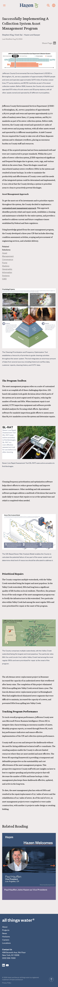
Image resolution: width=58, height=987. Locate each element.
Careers (5, 939)
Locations (6, 942)
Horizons (6, 936)
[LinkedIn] (3, 965)
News (4, 933)
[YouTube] (7, 965)
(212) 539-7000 (9, 957)
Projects (5, 930)
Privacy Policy (6, 982)
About (4, 926)
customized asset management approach (19, 207)
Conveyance (7, 259)
